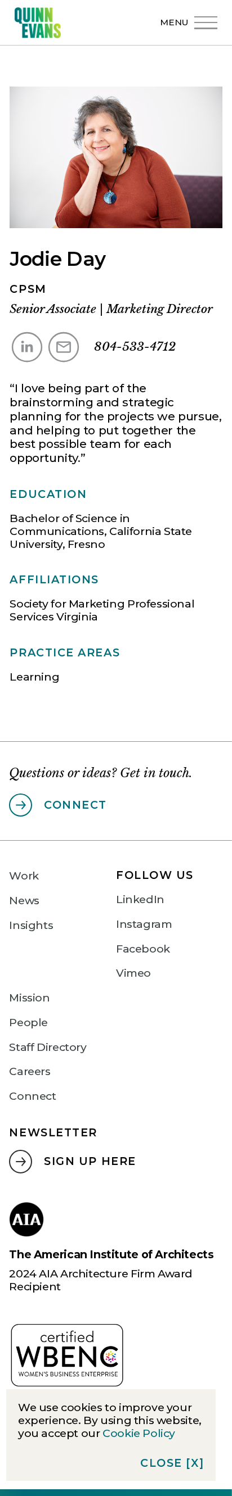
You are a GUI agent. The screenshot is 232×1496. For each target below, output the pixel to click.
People (28, 1022)
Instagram (144, 924)
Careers (29, 1071)
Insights (31, 925)
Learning (34, 676)
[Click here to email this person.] (63, 347)
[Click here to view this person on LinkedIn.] (27, 347)
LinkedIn (140, 899)
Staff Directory (47, 1047)
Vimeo (133, 973)
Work (23, 875)
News (24, 900)
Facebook (143, 948)
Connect (32, 1096)
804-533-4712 (135, 346)
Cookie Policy (138, 1433)
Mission (29, 997)
